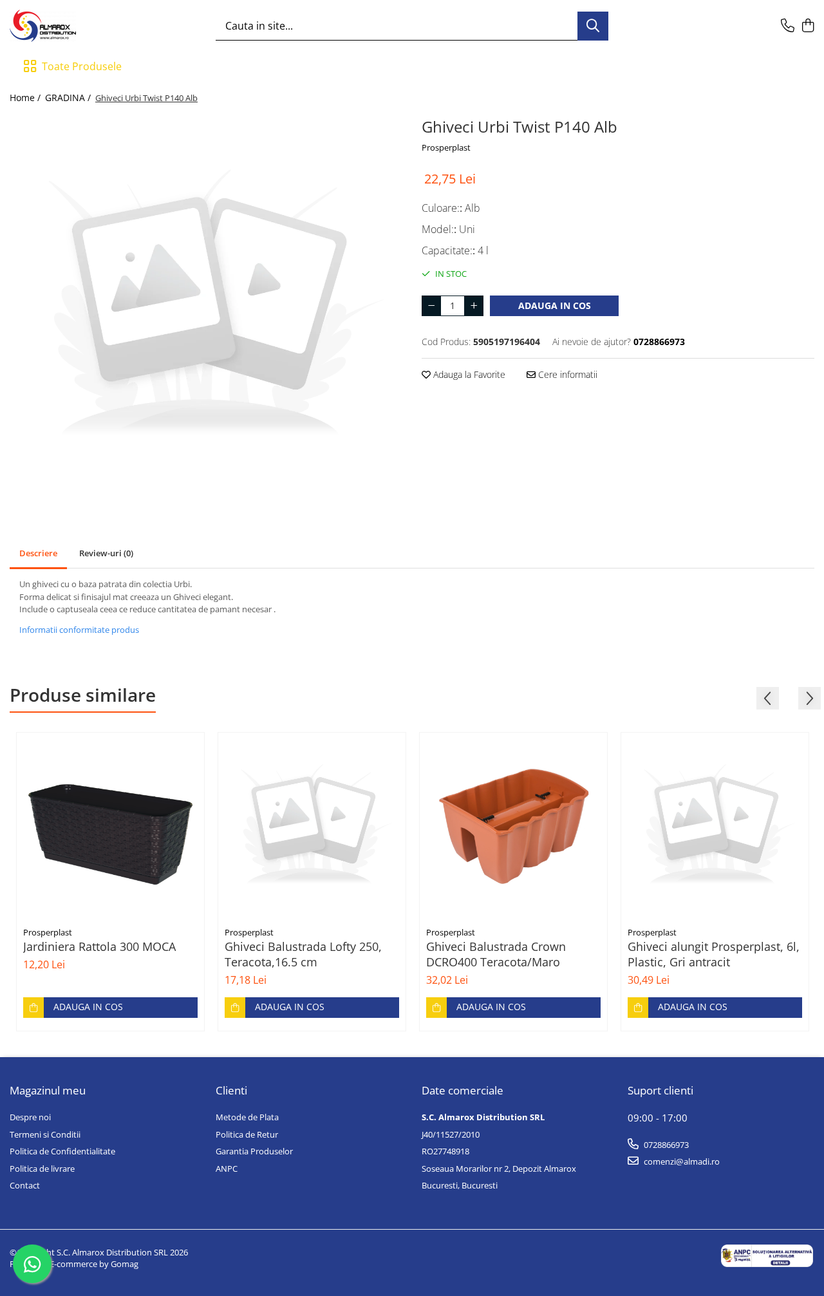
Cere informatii (566, 374)
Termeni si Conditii (45, 1134)
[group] (206, 307)
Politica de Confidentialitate (62, 1151)
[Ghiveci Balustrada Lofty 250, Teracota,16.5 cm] (312, 826)
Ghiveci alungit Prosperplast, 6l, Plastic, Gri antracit (714, 954)
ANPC (227, 1168)
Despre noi (30, 1117)
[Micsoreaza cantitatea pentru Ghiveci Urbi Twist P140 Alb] (431, 306)
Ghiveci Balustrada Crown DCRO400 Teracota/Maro (496, 954)
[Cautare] (592, 26)
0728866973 (665, 1144)
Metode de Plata (247, 1117)
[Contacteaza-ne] (787, 26)
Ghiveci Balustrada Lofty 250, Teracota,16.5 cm (303, 954)
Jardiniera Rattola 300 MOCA (99, 946)
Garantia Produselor (254, 1151)
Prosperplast (446, 147)
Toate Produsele (82, 66)
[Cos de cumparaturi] (807, 26)
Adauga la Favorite (468, 374)
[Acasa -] (74, 26)
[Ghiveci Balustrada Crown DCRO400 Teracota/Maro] (513, 826)
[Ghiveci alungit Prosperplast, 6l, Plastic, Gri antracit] (715, 826)
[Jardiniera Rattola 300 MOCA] (110, 826)
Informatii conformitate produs (79, 629)
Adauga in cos (554, 305)
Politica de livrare (42, 1168)
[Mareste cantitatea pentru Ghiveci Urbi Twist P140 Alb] (473, 306)
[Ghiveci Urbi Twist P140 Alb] (206, 307)
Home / (26, 97)
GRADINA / (69, 97)
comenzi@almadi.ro (681, 1161)
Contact (25, 1185)
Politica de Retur (247, 1134)
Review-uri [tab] (106, 553)
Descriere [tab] (38, 553)
